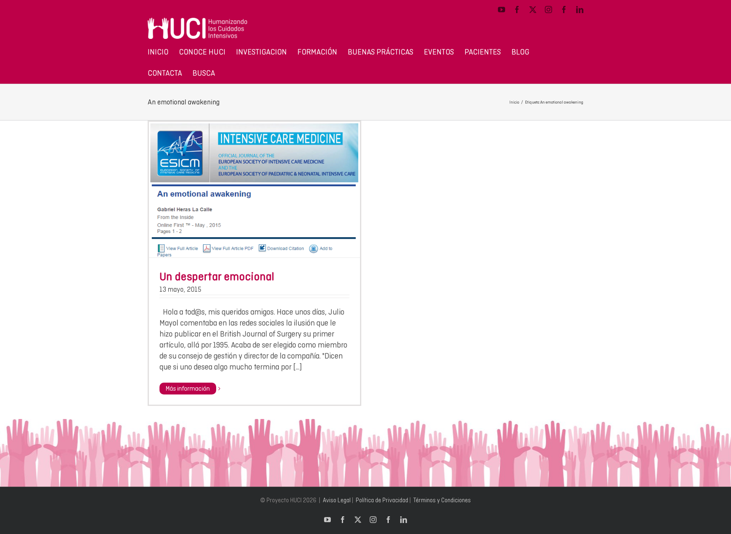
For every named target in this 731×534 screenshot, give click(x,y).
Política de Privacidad (382, 500)
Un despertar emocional (216, 276)
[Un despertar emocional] (254, 189)
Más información (188, 388)
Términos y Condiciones (442, 500)
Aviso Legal (337, 500)
